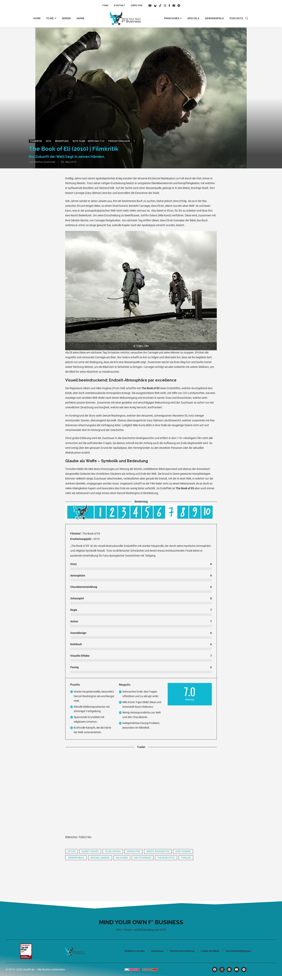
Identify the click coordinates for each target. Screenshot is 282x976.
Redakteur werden (135, 951)
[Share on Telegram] (128, 874)
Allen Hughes (112, 851)
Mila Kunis (122, 858)
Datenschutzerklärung (182, 951)
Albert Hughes (90, 851)
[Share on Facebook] (89, 874)
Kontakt (119, 5)
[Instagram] (165, 5)
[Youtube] (150, 5)
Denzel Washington (158, 851)
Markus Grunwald (44, 161)
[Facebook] (169, 5)
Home (37, 18)
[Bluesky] (155, 5)
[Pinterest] (229, 969)
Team (105, 5)
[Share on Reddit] (102, 874)
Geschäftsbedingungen (238, 951)
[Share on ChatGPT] (167, 874)
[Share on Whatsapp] (115, 874)
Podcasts (236, 18)
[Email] (173, 5)
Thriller (186, 858)
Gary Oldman (183, 851)
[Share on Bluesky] (154, 874)
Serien (66, 18)
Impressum (157, 951)
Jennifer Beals (76, 858)
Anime (80, 18)
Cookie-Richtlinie (210, 951)
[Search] (247, 18)
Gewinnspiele (214, 18)
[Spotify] (178, 5)
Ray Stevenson (142, 858)
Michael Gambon (100, 858)
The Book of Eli (166, 858)
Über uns (137, 5)
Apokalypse (133, 851)
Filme (50, 18)
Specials (193, 18)
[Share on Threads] (141, 874)
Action (71, 851)
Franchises (171, 18)
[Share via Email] (180, 874)
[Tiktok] (160, 5)
